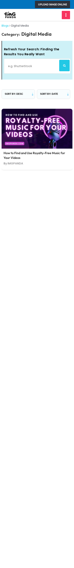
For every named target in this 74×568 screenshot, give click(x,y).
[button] (52, 4)
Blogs (5, 26)
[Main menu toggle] (66, 15)
